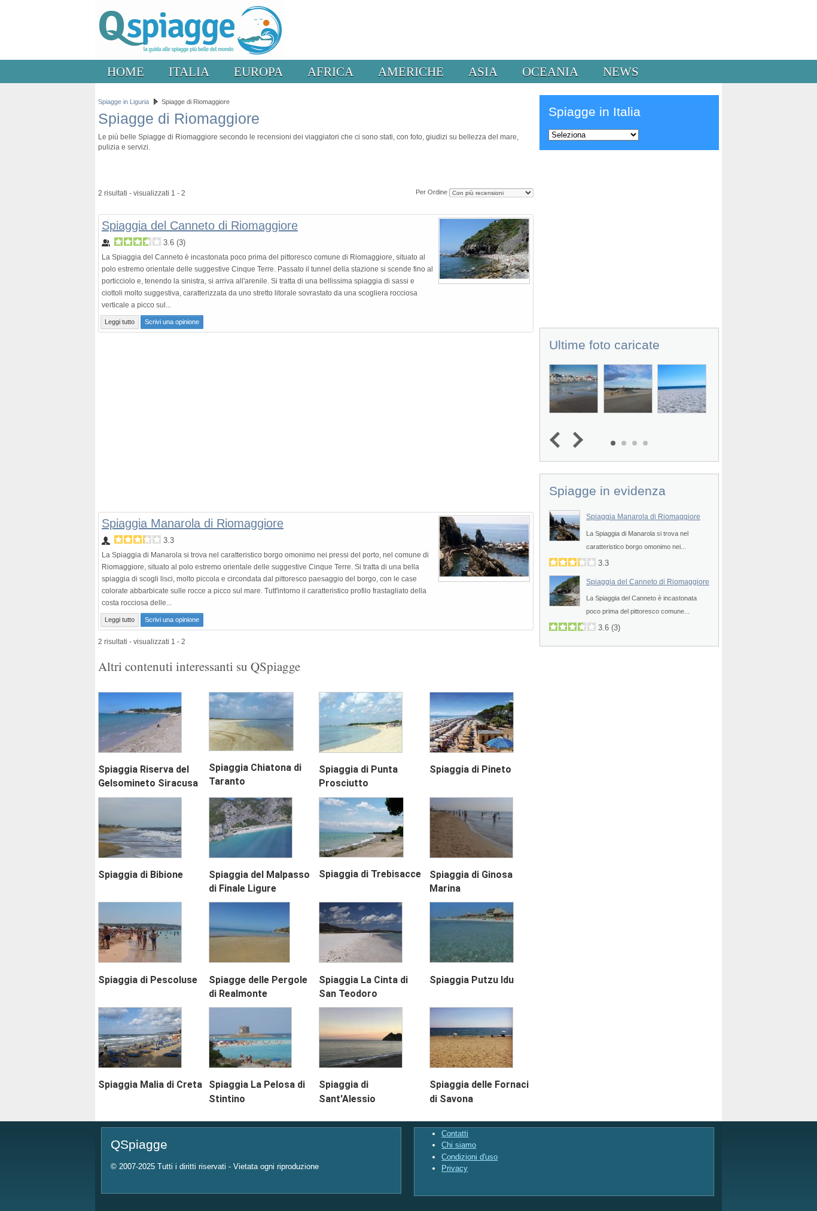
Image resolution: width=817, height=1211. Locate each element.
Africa (330, 71)
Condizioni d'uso (469, 1156)
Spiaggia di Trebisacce (370, 874)
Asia (483, 71)
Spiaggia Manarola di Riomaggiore (192, 523)
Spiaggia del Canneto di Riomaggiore (200, 225)
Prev (558, 440)
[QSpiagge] (190, 57)
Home (125, 71)
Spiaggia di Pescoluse (147, 980)
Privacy (454, 1168)
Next (575, 440)
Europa (258, 71)
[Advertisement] (316, 422)
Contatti (454, 1133)
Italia (189, 71)
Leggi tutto (120, 321)
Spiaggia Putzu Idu (471, 980)
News (621, 71)
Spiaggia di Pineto (470, 769)
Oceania (550, 71)
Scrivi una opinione (172, 321)
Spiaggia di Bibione (140, 874)
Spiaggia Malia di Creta (150, 1084)
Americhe (411, 71)
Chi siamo (458, 1144)
